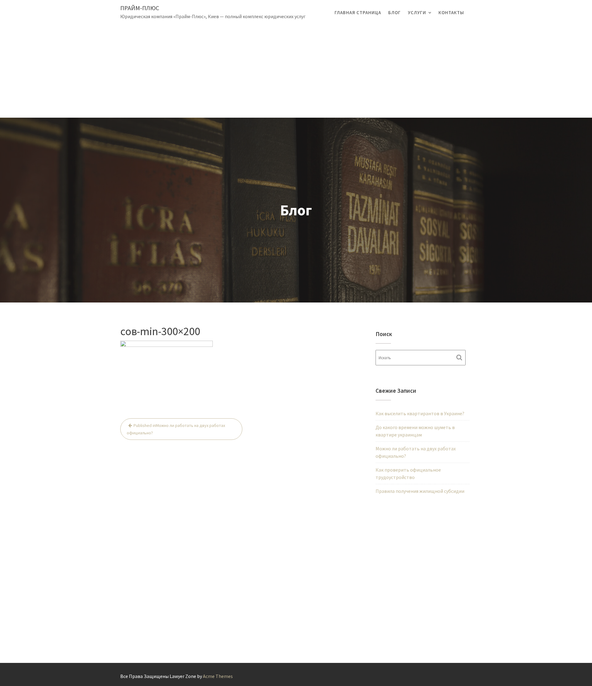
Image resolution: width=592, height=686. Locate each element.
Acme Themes (218, 676)
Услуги (417, 12)
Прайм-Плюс (139, 8)
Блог (394, 12)
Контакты (451, 12)
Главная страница (358, 12)
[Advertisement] (296, 71)
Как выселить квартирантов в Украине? (420, 413)
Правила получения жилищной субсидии (420, 491)
